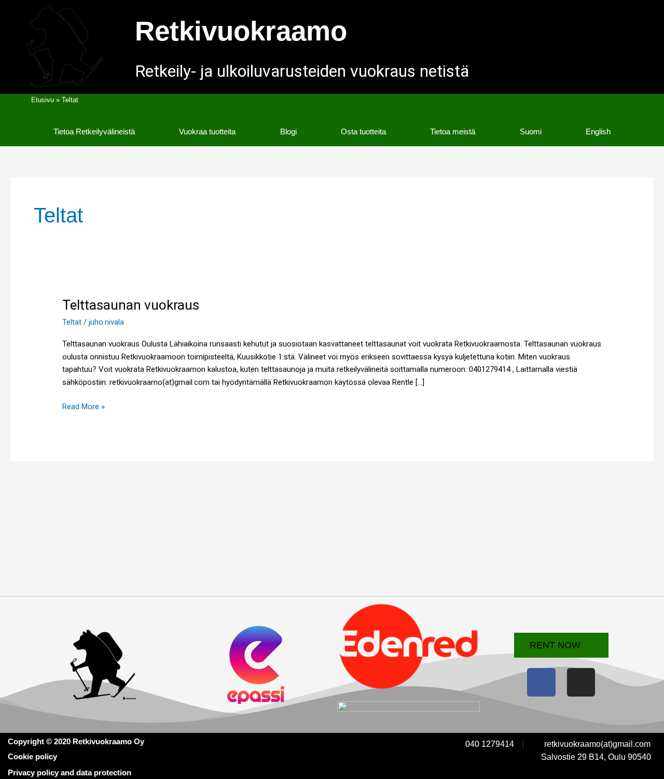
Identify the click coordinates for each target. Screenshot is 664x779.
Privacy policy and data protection (69, 772)
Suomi (531, 131)
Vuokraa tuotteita (207, 131)
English (598, 131)
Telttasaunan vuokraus (130, 305)
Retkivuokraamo (241, 31)
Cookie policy (32, 756)
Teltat (71, 322)
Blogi (288, 131)
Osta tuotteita (363, 131)
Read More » (83, 405)
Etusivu (42, 100)
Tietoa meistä (452, 131)
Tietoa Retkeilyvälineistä (94, 131)
